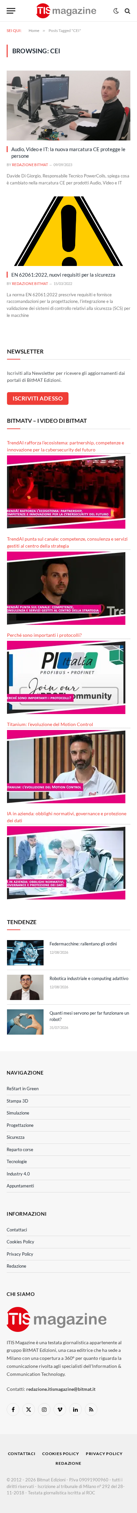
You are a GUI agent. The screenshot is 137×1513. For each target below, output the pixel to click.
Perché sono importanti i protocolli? (44, 635)
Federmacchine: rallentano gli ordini (83, 943)
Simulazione (18, 1113)
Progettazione (20, 1125)
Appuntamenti (20, 1185)
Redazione (16, 1266)
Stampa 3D (17, 1101)
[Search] (126, 10)
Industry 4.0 (18, 1173)
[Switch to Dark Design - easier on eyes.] (116, 11)
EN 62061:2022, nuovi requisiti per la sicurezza (63, 275)
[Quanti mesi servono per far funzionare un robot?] (25, 1022)
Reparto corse (20, 1149)
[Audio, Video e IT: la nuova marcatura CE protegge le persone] (68, 105)
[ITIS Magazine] (66, 11)
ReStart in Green (23, 1088)
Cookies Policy (20, 1241)
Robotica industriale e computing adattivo (89, 978)
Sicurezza (16, 1137)
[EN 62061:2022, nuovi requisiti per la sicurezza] (68, 231)
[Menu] (11, 10)
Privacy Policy (20, 1254)
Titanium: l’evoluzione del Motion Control (50, 724)
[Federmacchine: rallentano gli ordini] (25, 952)
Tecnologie (17, 1161)
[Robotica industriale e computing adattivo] (25, 987)
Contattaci (17, 1229)
